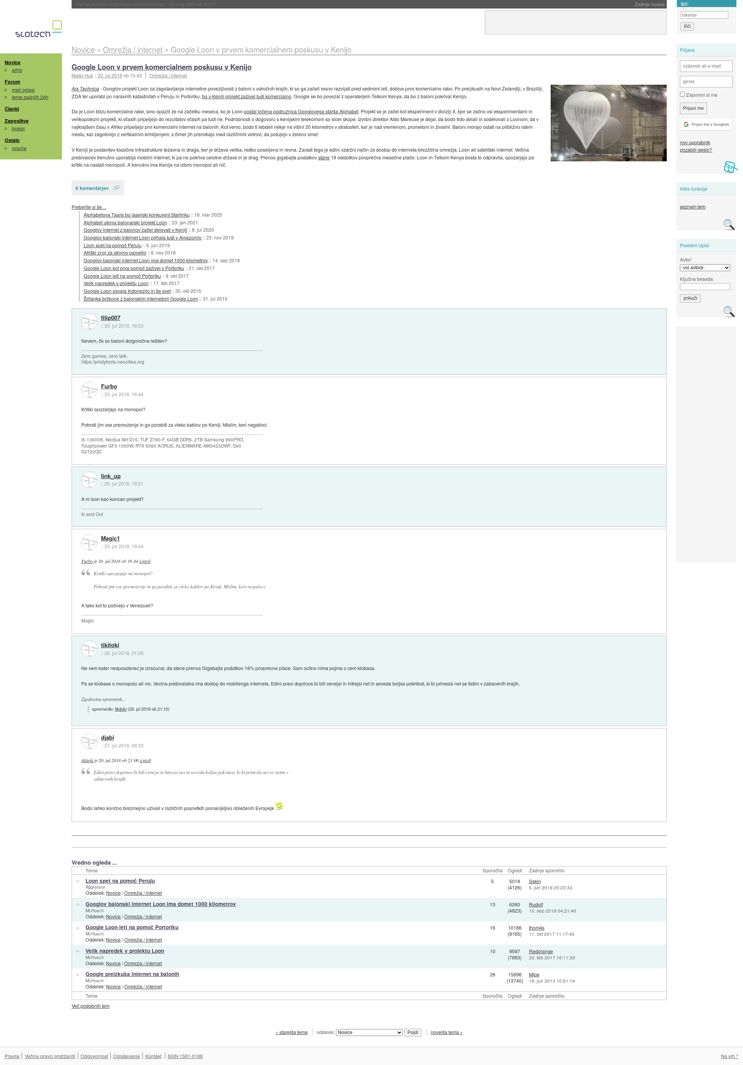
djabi (107, 738)
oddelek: (326, 1032)
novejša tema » (447, 1032)
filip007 (110, 318)
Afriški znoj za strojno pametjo (115, 252)
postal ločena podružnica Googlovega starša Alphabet (301, 111)
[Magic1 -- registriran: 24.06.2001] (89, 542)
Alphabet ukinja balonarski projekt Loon (125, 222)
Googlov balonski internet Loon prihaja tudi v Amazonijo (143, 237)
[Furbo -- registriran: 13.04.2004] (89, 390)
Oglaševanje (126, 1056)
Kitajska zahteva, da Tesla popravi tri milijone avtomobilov (162, 4)
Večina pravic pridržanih (50, 1056)
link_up (111, 476)
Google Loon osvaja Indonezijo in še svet (127, 290)
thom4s (536, 927)
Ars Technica (85, 88)
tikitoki (110, 645)
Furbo (109, 386)
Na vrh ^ (729, 1056)
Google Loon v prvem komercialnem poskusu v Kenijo (162, 67)
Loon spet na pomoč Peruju (113, 245)
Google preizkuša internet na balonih (132, 974)
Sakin (535, 881)
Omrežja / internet (168, 75)
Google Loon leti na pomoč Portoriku (122, 275)
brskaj (18, 128)
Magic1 (110, 538)
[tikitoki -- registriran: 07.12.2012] (89, 649)
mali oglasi (23, 89)
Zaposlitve (17, 120)
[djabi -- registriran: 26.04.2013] (89, 741)
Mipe (534, 974)
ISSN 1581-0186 (185, 1056)
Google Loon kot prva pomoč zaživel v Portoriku (134, 268)
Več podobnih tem (91, 1005)
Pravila (12, 1056)
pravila (19, 148)
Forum (12, 81)
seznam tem (692, 206)
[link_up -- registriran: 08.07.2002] (89, 480)
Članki (12, 108)
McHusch (95, 910)
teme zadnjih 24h (30, 97)
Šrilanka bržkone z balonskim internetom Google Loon (141, 298)
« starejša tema (292, 1032)
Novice (13, 62)
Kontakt (153, 1056)
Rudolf (536, 904)
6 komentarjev (92, 187)
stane (324, 157)
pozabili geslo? (696, 149)
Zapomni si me (701, 94)
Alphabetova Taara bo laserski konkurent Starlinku (137, 214)
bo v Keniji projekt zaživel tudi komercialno (246, 96)
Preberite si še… (89, 206)
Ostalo (12, 140)
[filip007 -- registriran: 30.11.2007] (89, 321)
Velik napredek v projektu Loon (116, 283)
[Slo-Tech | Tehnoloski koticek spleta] (39, 30)
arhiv (17, 70)
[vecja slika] (609, 123)
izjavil (144, 561)
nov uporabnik (695, 142)
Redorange (541, 951)
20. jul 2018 (110, 75)
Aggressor (95, 887)
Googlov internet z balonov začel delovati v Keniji (135, 229)
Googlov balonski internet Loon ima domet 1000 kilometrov (146, 260)
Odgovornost (94, 1056)
